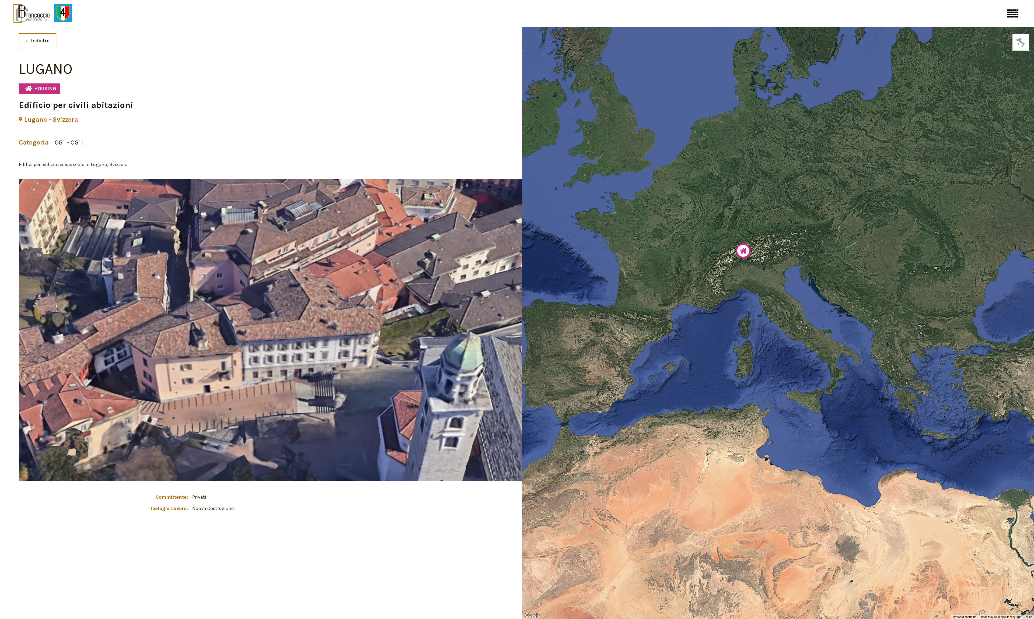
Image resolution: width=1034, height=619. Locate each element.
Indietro (40, 41)
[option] (270, 330)
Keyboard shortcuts (964, 617)
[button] (743, 251)
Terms (1028, 617)
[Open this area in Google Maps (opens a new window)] (532, 615)
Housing (45, 89)
